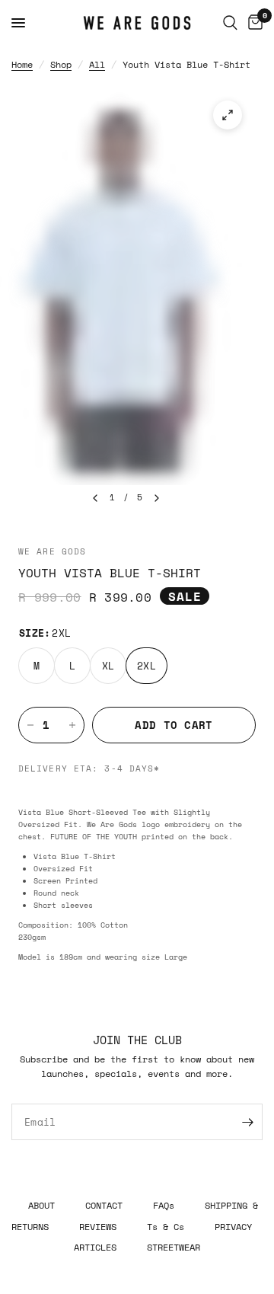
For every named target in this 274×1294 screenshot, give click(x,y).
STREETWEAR (173, 1247)
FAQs (163, 1205)
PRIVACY (233, 1226)
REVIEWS (97, 1226)
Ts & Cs (165, 1226)
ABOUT (41, 1205)
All (97, 64)
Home (22, 64)
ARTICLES (95, 1247)
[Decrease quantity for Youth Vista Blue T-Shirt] (30, 725)
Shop (61, 64)
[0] (253, 23)
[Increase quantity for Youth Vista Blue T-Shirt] (72, 725)
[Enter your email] (247, 1122)
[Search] (230, 23)
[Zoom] (227, 115)
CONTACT (104, 1205)
